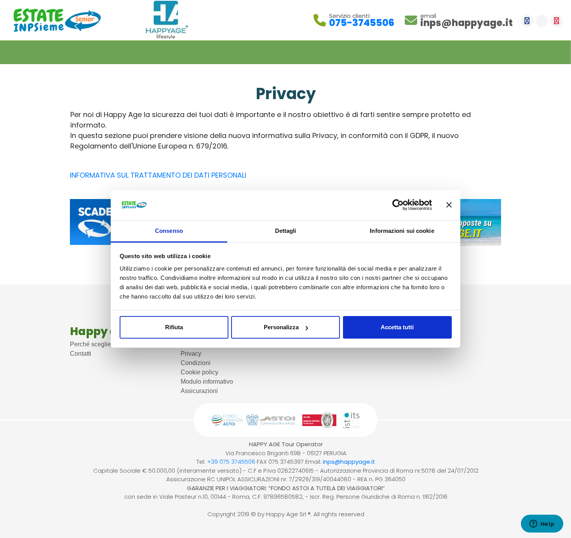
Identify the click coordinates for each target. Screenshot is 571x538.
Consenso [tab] (169, 230)
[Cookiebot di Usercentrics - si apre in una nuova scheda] (398, 205)
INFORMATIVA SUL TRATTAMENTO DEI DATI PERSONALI (158, 175)
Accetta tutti (397, 327)
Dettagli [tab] (285, 230)
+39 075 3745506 (231, 462)
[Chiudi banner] (449, 205)
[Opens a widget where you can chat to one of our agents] (542, 524)
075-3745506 (361, 22)
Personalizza (281, 327)
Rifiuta (174, 327)
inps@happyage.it (349, 462)
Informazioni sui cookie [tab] (402, 230)
